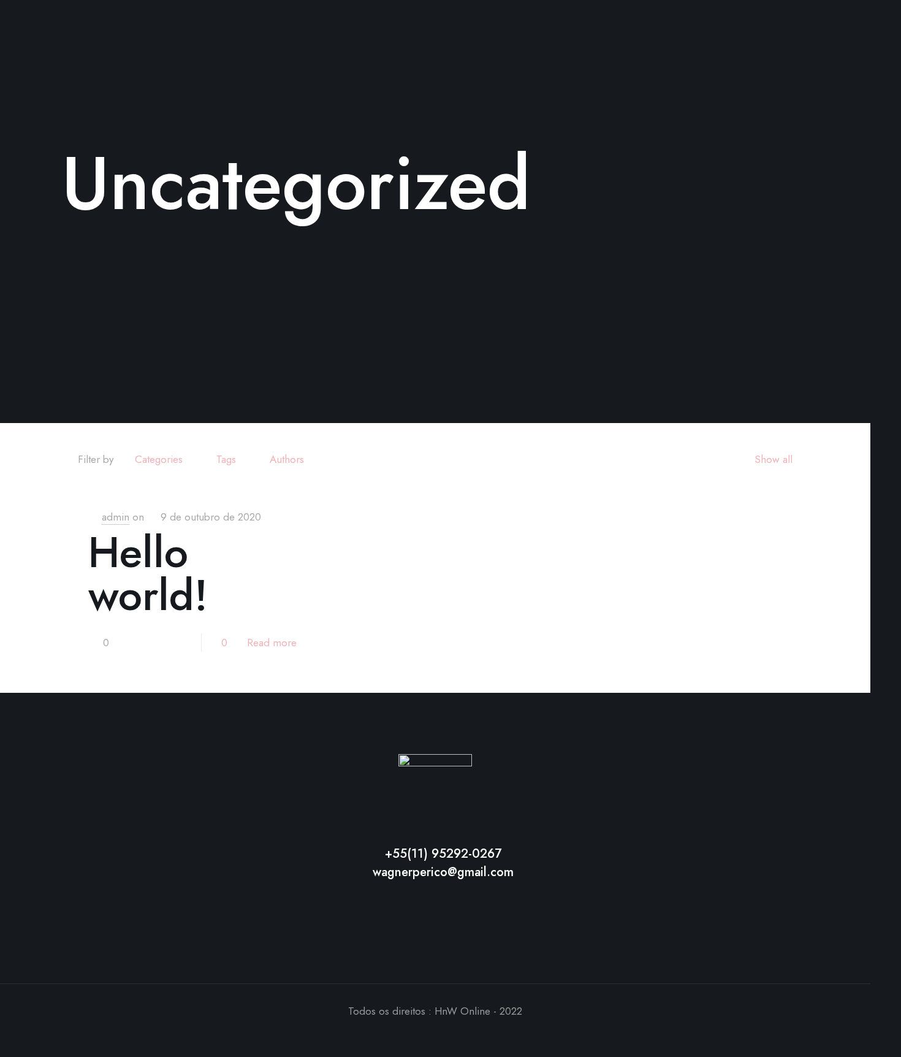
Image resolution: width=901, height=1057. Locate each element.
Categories (159, 459)
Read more (272, 642)
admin (115, 516)
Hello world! (148, 573)
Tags (226, 459)
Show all (774, 459)
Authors (287, 459)
